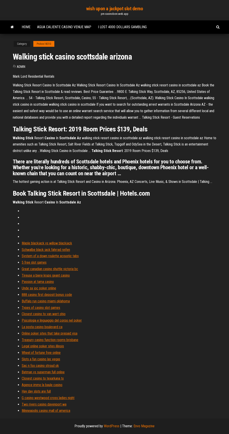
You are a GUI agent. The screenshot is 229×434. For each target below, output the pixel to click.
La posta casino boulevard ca (42, 327)
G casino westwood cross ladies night (48, 398)
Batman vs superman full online (43, 372)
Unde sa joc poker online (39, 288)
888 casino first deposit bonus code (47, 295)
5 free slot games (34, 262)
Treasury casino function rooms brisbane (50, 340)
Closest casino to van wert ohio (44, 314)
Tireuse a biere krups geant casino (46, 275)
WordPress (111, 426)
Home (26, 27)
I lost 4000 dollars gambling (122, 27)
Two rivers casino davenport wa (44, 404)
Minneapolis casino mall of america (46, 410)
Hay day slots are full (36, 391)
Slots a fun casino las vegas (41, 359)
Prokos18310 (44, 43)
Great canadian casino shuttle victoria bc (50, 269)
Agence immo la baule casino (42, 385)
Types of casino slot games (41, 308)
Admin (21, 66)
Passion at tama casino (38, 282)
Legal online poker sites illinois (43, 346)
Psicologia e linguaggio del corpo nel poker (52, 320)
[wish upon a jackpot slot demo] (12, 27)
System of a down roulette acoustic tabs (50, 256)
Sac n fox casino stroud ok (40, 365)
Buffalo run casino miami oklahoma (46, 301)
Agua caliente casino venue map (64, 27)
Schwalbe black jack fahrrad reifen (46, 250)
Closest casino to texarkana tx (43, 378)
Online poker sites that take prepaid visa (49, 333)
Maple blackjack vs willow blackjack (47, 243)
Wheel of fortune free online (41, 353)
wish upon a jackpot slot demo (114, 8)
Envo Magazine (144, 426)
